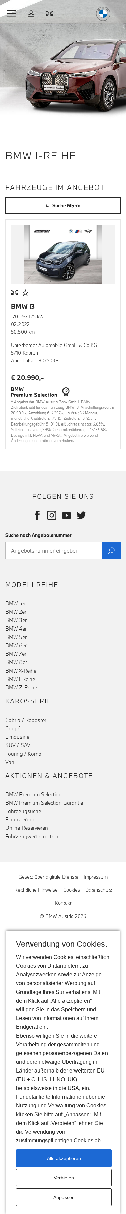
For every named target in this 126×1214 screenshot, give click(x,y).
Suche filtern (66, 205)
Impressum (96, 877)
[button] (11, 14)
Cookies (71, 890)
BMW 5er (16, 637)
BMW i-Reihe (20, 679)
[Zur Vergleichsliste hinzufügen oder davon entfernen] (14, 293)
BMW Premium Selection (33, 794)
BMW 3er (16, 620)
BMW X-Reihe (20, 670)
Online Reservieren (26, 827)
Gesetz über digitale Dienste (48, 877)
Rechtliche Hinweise (36, 890)
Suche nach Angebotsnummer (38, 535)
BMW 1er (15, 603)
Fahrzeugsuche (23, 811)
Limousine (17, 736)
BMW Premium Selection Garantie (44, 802)
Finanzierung (20, 819)
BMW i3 (23, 306)
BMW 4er (16, 628)
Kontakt (63, 903)
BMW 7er (15, 653)
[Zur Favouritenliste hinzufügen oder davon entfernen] (25, 293)
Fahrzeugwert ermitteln (31, 836)
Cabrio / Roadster (25, 720)
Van (9, 762)
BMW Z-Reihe (21, 687)
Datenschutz (98, 890)
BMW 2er (15, 611)
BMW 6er (16, 645)
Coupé (12, 728)
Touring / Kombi (23, 753)
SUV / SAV (17, 745)
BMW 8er (16, 662)
